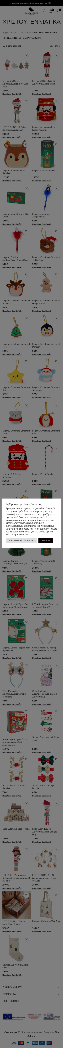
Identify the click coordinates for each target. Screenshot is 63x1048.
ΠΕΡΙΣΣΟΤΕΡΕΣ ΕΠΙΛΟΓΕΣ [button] (21, 540)
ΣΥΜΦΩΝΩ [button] (45, 540)
